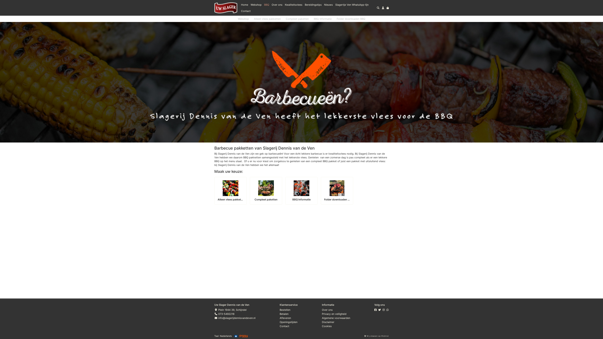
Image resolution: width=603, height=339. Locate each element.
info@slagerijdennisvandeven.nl (236, 318)
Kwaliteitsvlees (293, 4)
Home (244, 4)
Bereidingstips (313, 4)
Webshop (256, 4)
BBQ (266, 4)
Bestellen (285, 309)
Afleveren (285, 318)
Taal (216, 336)
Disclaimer (328, 322)
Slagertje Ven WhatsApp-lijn (352, 4)
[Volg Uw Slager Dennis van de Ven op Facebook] (375, 309)
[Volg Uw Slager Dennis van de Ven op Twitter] (379, 309)
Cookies (327, 326)
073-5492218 (225, 313)
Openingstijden (288, 322)
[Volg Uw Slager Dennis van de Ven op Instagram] (384, 309)
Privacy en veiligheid (334, 313)
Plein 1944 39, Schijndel (232, 309)
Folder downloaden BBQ (351, 18)
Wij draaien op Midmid (377, 336)
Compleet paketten (297, 18)
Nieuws (328, 4)
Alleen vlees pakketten (267, 18)
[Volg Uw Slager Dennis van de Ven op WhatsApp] (387, 309)
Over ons (277, 4)
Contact (246, 11)
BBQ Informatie (323, 18)
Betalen (284, 313)
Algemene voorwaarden (336, 318)
